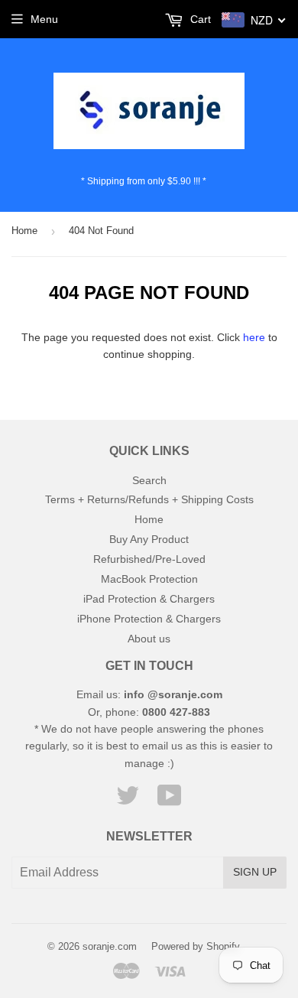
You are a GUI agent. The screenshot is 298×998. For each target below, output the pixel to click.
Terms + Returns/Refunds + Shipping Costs (149, 499)
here (254, 337)
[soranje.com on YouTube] (169, 801)
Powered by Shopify (195, 946)
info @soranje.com (173, 694)
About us (149, 638)
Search (149, 480)
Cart (199, 19)
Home (24, 230)
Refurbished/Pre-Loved (149, 559)
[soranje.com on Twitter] (127, 801)
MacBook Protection (149, 579)
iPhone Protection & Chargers (149, 619)
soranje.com (110, 946)
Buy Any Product (149, 539)
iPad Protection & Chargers (149, 599)
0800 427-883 (176, 712)
